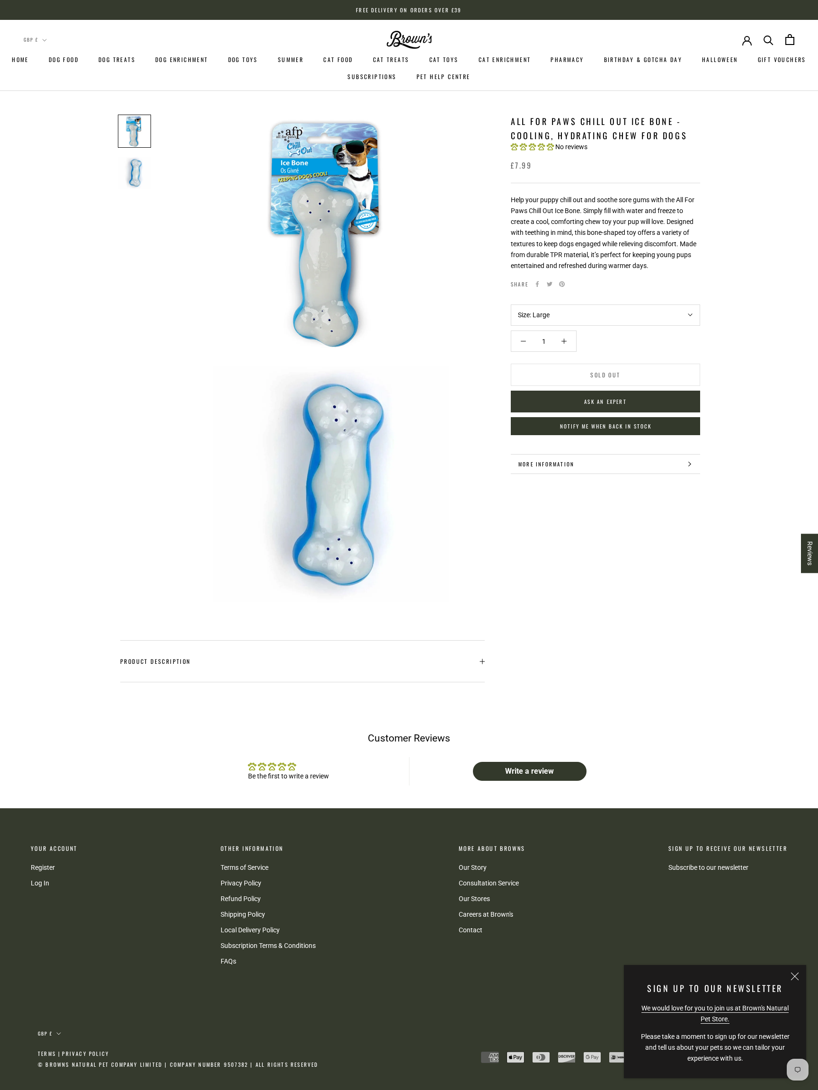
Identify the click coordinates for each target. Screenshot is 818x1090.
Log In (40, 883)
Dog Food (64, 59)
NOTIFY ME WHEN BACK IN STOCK (605, 426)
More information (546, 464)
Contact (470, 930)
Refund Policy (241, 898)
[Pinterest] (562, 284)
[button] (533, 147)
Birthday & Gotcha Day (643, 59)
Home (20, 59)
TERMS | (49, 1053)
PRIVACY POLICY (85, 1053)
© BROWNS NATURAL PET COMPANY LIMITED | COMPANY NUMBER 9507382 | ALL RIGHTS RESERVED (178, 1064)
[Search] (769, 40)
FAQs (228, 961)
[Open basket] (789, 39)
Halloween (720, 59)
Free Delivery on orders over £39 (409, 10)
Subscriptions (371, 76)
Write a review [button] (529, 771)
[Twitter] (549, 284)
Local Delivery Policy (250, 930)
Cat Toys (444, 59)
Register (43, 867)
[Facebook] (537, 284)
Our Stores (474, 898)
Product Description (155, 661)
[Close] (795, 976)
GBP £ (31, 39)
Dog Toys (243, 59)
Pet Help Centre (444, 76)
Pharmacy (567, 59)
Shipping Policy (243, 914)
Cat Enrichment (505, 59)
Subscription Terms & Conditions (268, 945)
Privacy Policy (241, 883)
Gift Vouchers (782, 59)
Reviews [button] (810, 553)
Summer (290, 59)
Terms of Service (244, 867)
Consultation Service (489, 883)
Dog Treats (116, 59)
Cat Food (338, 59)
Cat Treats (391, 59)
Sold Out (605, 375)
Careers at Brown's (486, 914)
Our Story (473, 867)
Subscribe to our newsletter (708, 867)
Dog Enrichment (181, 59)
